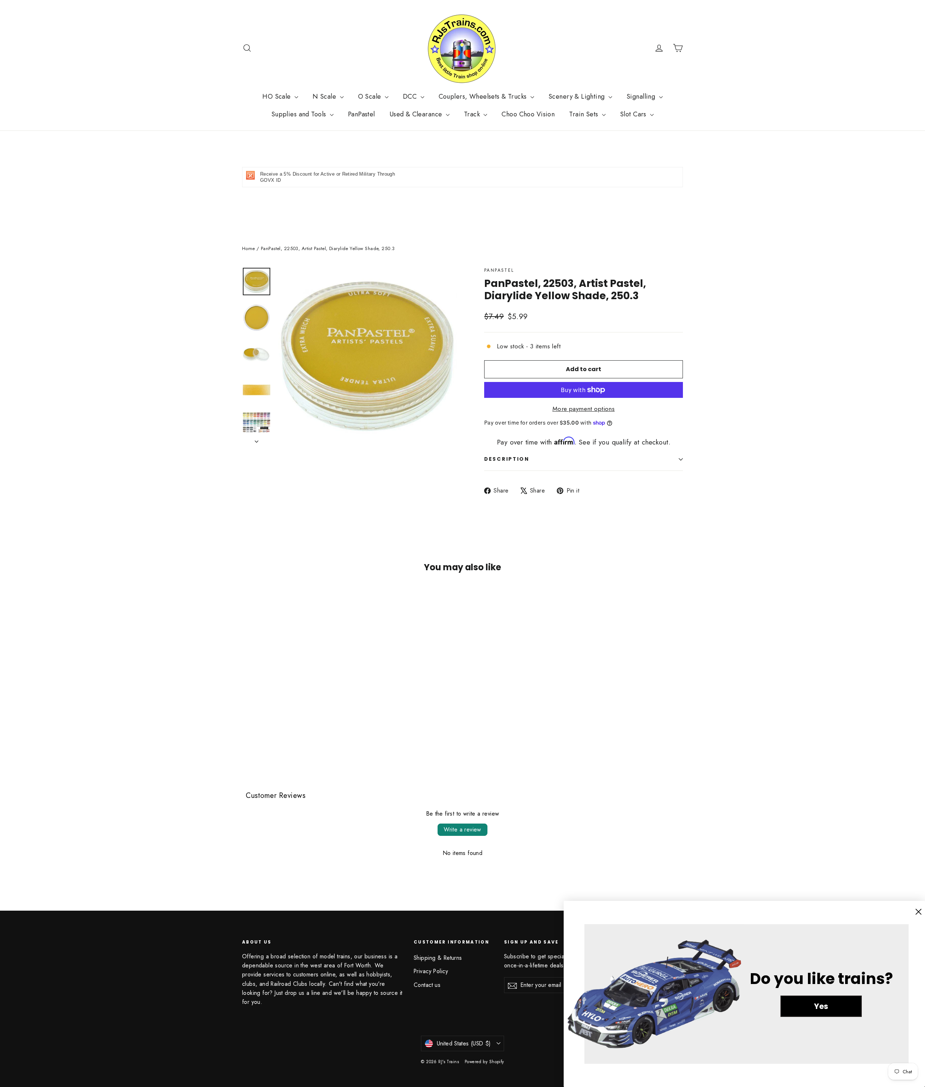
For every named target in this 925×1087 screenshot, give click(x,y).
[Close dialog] (918, 911)
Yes (821, 1006)
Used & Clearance (417, 114)
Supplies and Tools (299, 114)
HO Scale (277, 96)
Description (506, 459)
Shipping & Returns (438, 958)
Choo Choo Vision (528, 114)
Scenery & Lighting (577, 96)
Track (473, 114)
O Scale (370, 96)
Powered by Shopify (484, 1061)
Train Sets (584, 114)
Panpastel (499, 270)
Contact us (427, 985)
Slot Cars (634, 114)
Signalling (642, 96)
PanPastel (361, 114)
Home (248, 248)
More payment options (583, 408)
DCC (411, 96)
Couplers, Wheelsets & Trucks (484, 96)
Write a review (462, 829)
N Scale (325, 96)
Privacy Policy (431, 971)
